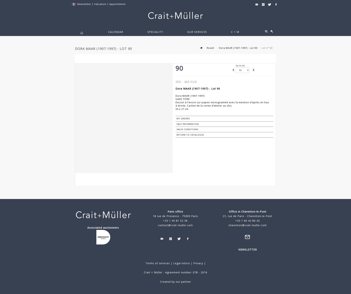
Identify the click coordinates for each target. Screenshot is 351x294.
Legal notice (181, 263)
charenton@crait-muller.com (247, 225)
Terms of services (158, 263)
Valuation (100, 4)
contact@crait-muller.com (175, 225)
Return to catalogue (190, 134)
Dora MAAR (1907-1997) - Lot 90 (237, 48)
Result (210, 48)
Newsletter (84, 4)
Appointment (117, 4)
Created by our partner (175, 281)
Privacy (198, 263)
